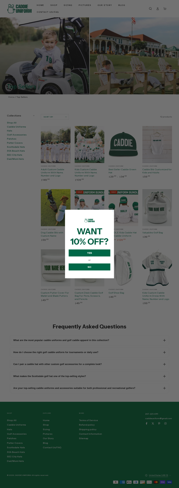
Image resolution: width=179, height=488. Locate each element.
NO (89, 267)
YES (89, 252)
